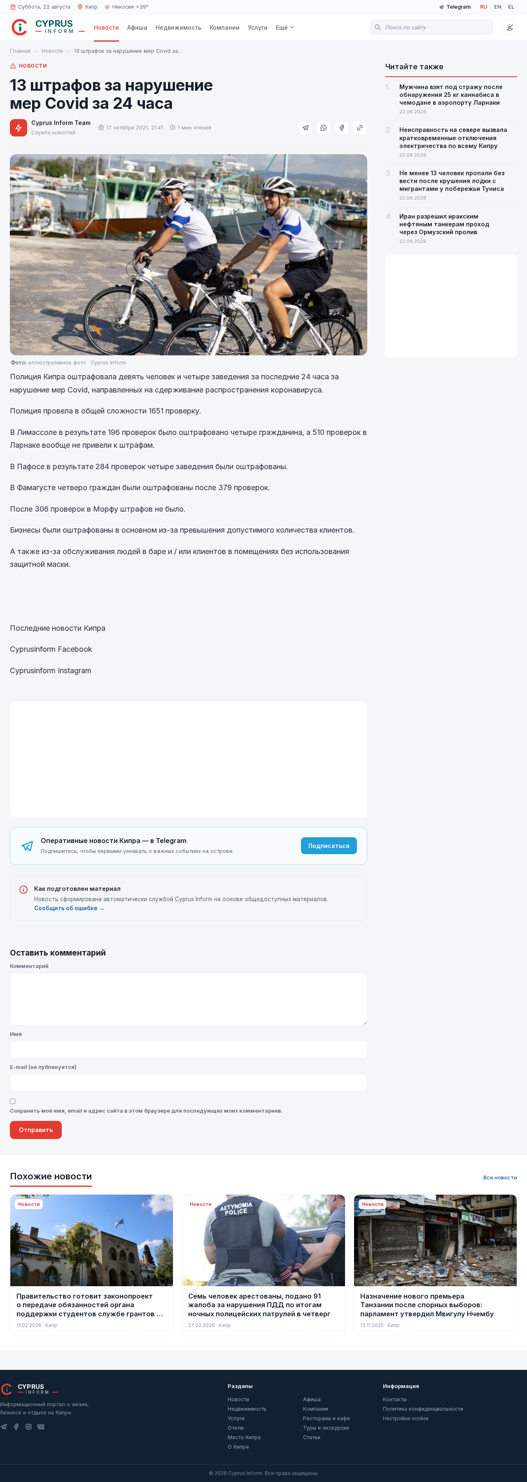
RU (483, 7)
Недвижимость (178, 27)
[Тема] (509, 27)
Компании (225, 27)
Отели (236, 1428)
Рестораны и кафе (326, 1418)
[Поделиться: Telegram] (305, 127)
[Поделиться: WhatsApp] (323, 127)
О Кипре (238, 1447)
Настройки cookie (406, 1418)
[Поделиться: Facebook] (341, 127)
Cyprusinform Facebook (52, 649)
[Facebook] (16, 1427)
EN (497, 7)
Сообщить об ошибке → (69, 908)
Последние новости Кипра (57, 628)
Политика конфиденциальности (423, 1409)
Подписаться (329, 845)
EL (511, 7)
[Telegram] (3, 1427)
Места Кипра (244, 1437)
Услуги (258, 27)
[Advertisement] (188, 759)
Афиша (137, 27)
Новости (106, 27)
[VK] (40, 1427)
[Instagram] (28, 1427)
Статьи (311, 1437)
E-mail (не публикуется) (43, 1067)
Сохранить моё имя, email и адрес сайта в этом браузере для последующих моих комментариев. (146, 1110)
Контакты (395, 1399)
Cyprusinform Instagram (50, 670)
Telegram (458, 7)
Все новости (500, 1177)
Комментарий (29, 966)
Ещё (282, 27)
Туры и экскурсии (326, 1428)
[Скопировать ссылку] (359, 127)
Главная (20, 51)
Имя (16, 1034)
